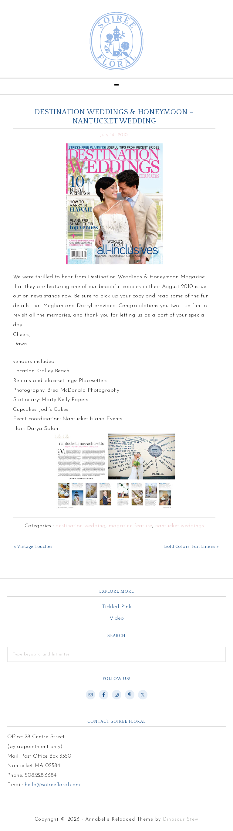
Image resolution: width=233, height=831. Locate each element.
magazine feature (130, 526)
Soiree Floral (116, 41)
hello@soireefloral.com (52, 785)
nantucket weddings (179, 526)
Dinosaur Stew (181, 819)
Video (117, 618)
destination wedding (81, 526)
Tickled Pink (116, 607)
